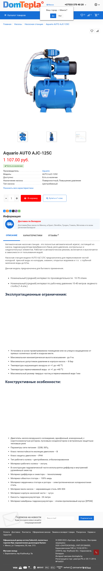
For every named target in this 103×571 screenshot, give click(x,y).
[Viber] (16, 211)
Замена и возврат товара (63, 532)
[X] (13, 211)
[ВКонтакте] (4, 211)
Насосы (18, 24)
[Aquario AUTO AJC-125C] (22, 136)
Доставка (16, 532)
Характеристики (32, 235)
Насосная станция (34, 24)
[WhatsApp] (19, 211)
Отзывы (53, 235)
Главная (7, 24)
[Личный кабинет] (97, 4)
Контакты (26, 532)
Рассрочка (81, 532)
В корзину (33, 198)
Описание (11, 235)
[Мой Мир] (10, 211)
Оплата (6, 532)
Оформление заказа (41, 532)
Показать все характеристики (18, 188)
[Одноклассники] (7, 211)
